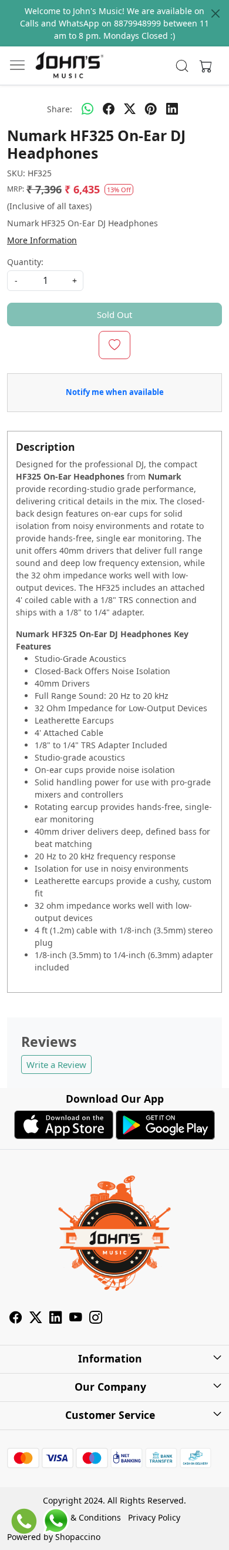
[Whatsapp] (87, 108)
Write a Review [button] (56, 1064)
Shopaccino (77, 1536)
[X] (36, 1319)
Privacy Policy (154, 1517)
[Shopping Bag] (203, 66)
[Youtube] (76, 1319)
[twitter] (129, 108)
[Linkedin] (56, 1319)
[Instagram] (96, 1319)
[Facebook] (16, 1319)
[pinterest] (150, 108)
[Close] (215, 13)
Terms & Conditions (82, 1517)
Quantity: (25, 261)
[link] (182, 65)
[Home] (69, 65)
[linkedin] (172, 108)
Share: (59, 109)
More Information (42, 240)
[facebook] (108, 108)
